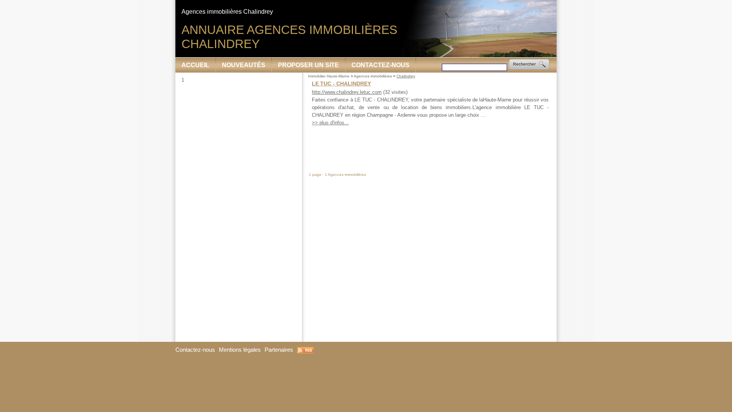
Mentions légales (240, 350)
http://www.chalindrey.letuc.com (347, 92)
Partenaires (279, 350)
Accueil (195, 65)
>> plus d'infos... (330, 123)
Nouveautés (243, 65)
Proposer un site (308, 65)
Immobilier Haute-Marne (329, 76)
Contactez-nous (380, 65)
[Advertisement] (429, 144)
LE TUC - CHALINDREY (341, 83)
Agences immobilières (373, 76)
